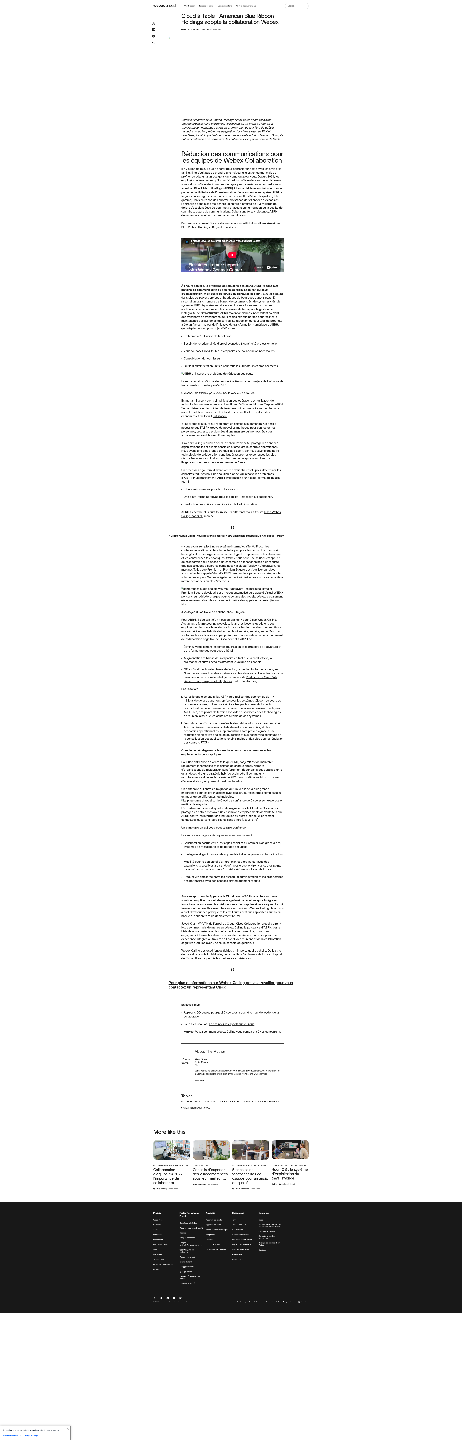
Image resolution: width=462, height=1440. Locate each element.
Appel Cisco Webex (190, 1101)
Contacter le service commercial (267, 1237)
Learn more (199, 1080)
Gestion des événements (246, 6)
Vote (155, 1249)
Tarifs (234, 1220)
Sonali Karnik (205, 29)
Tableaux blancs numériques (217, 1230)
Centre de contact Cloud (163, 1264)
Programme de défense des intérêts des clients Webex (270, 1226)
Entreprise (264, 1213)
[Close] (67, 1428)
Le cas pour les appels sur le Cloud (231, 1024)
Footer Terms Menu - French (190, 1215)
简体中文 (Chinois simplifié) (190, 1245)
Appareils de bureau (214, 1225)
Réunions (157, 1225)
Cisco (261, 1220)
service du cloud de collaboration (261, 1101)
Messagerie (158, 1235)
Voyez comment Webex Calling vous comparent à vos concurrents (238, 1031)
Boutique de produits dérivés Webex (270, 1244)
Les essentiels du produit (242, 1240)
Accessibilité (237, 1254)
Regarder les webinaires (242, 1245)
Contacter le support (267, 1232)
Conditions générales (188, 1223)
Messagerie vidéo (160, 1245)
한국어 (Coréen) (186, 1272)
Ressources (238, 1213)
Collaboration (189, 6)
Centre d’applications (240, 1249)
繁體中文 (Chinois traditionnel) (187, 1251)
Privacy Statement (11, 1435)
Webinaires (157, 1254)
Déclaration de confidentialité (191, 1228)
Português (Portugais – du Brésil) (190, 1277)
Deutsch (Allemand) (187, 1257)
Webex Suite (158, 1220)
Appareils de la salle (214, 1220)
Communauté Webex (240, 1235)
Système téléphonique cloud (195, 1108)
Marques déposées (187, 1238)
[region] (35, 1433)
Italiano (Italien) (186, 1262)
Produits (157, 1213)
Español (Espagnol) (187, 1283)
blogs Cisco (210, 1101)
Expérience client (225, 6)
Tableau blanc (158, 1259)
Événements (158, 1240)
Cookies (183, 1233)
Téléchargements (239, 1225)
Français (183, 1243)
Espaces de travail (206, 6)
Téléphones (210, 1235)
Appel (155, 1230)
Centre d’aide (237, 1230)
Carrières (262, 1250)
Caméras (209, 1240)
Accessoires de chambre (216, 1249)
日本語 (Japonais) (186, 1267)
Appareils (210, 1213)
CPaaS (156, 1269)
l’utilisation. (220, 416)
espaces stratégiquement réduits (238, 881)
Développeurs (237, 1259)
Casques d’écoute (213, 1245)
